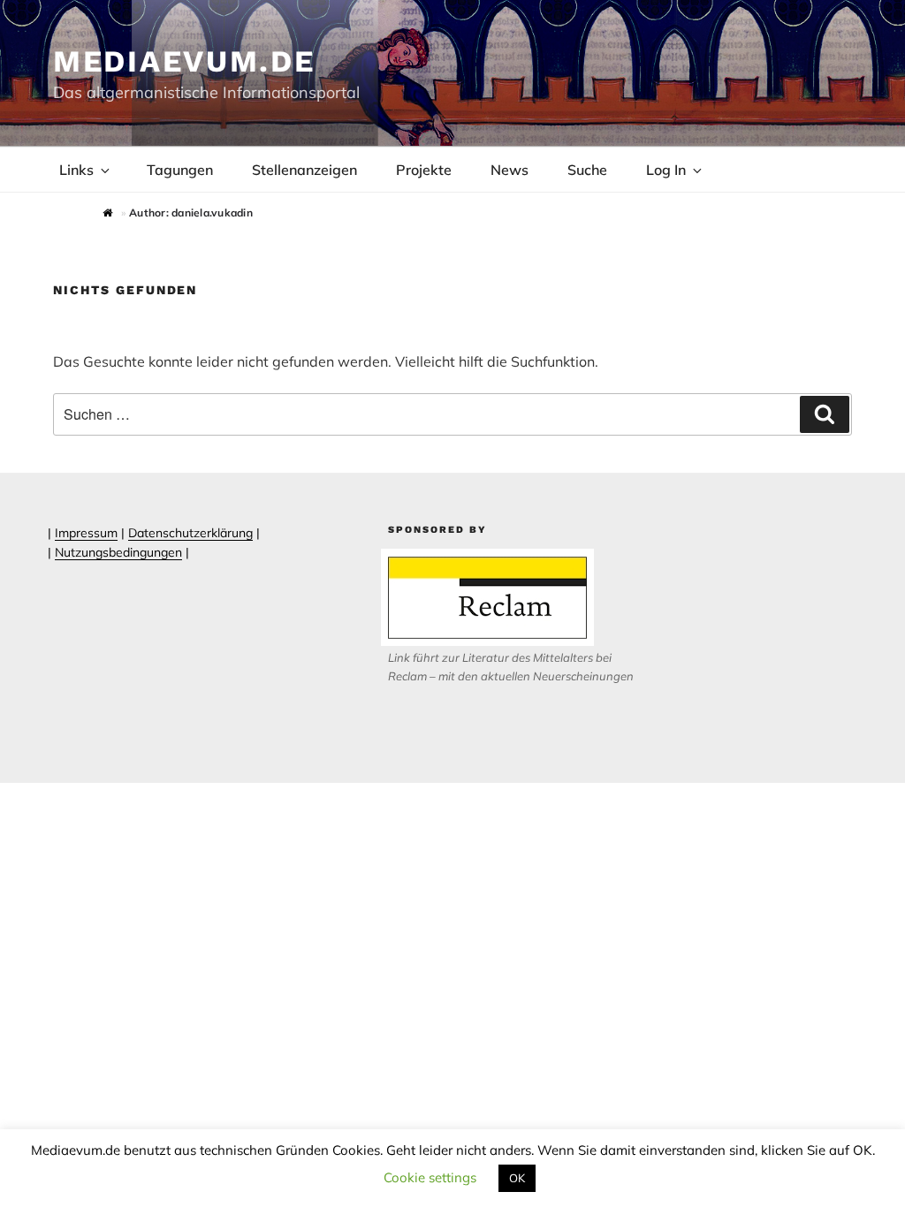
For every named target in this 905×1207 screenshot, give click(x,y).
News (510, 169)
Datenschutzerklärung (190, 533)
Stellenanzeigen (304, 169)
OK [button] (517, 1178)
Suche (587, 169)
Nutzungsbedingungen (118, 552)
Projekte (424, 169)
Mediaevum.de (184, 61)
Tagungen (180, 169)
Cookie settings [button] (430, 1177)
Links (76, 169)
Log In (666, 169)
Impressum (86, 533)
